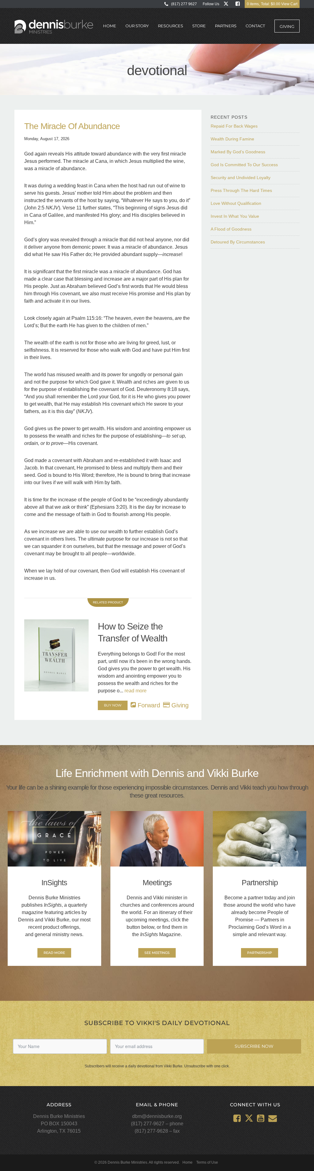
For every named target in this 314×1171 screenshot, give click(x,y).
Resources (170, 25)
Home (109, 25)
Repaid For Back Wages (234, 126)
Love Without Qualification (236, 203)
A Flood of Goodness (231, 229)
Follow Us (211, 4)
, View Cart (272, 4)
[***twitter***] (227, 3)
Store (199, 25)
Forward (148, 705)
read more (135, 690)
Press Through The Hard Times (241, 190)
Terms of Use (207, 1162)
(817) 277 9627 (184, 4)
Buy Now (112, 705)
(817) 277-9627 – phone (157, 1123)
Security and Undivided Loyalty (240, 177)
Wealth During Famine (232, 138)
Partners (225, 25)
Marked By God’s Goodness (238, 151)
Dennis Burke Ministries (53, 27)
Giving (287, 26)
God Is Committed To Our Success (244, 164)
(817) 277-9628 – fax (157, 1131)
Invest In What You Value (235, 216)
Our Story (137, 25)
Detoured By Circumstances (238, 241)
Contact (255, 25)
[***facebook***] (239, 3)
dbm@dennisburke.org (157, 1116)
